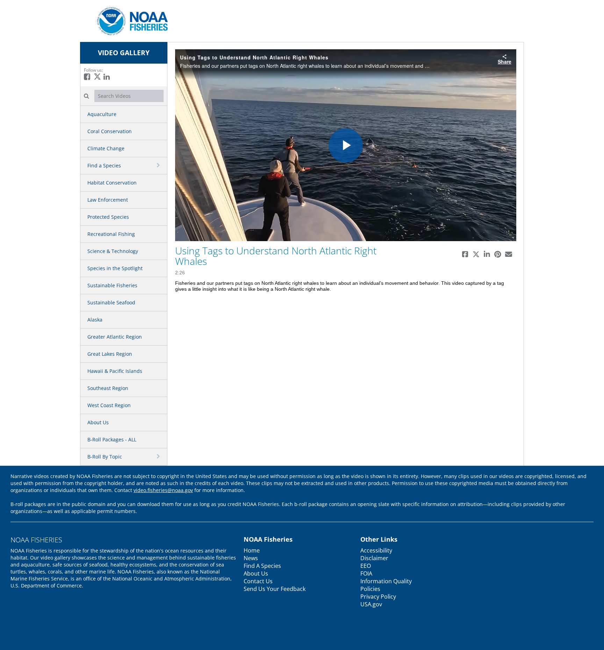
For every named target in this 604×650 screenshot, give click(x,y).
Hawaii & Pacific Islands (114, 371)
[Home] (130, 20)
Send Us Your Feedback (274, 589)
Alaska (94, 319)
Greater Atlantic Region (114, 336)
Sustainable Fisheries (112, 285)
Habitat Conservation (112, 182)
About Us (98, 422)
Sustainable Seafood (111, 302)
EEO (365, 566)
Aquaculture (101, 114)
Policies (370, 589)
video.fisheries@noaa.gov (163, 490)
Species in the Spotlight (115, 268)
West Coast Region (109, 405)
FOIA (366, 573)
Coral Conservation (109, 131)
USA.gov (371, 604)
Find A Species (262, 566)
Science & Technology (112, 251)
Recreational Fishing (111, 234)
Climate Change (105, 148)
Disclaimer (374, 558)
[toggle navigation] (159, 165)
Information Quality (386, 581)
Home (252, 550)
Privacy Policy (378, 596)
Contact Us (258, 581)
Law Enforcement (107, 199)
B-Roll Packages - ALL (111, 439)
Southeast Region (107, 388)
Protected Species (108, 217)
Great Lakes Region (109, 354)
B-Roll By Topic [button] (104, 456)
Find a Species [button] (104, 165)
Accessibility (376, 550)
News (251, 558)
